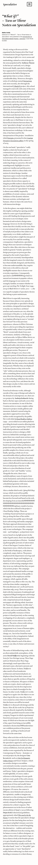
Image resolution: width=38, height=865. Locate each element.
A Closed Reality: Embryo (23, 418)
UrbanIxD (16, 85)
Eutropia (10, 137)
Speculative (10, 4)
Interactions (27, 80)
